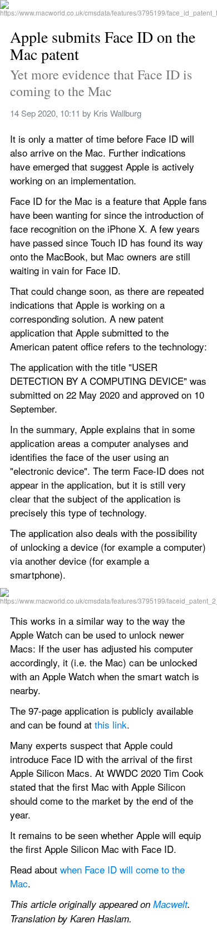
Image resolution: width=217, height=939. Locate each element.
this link (111, 724)
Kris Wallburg (117, 113)
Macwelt (170, 904)
